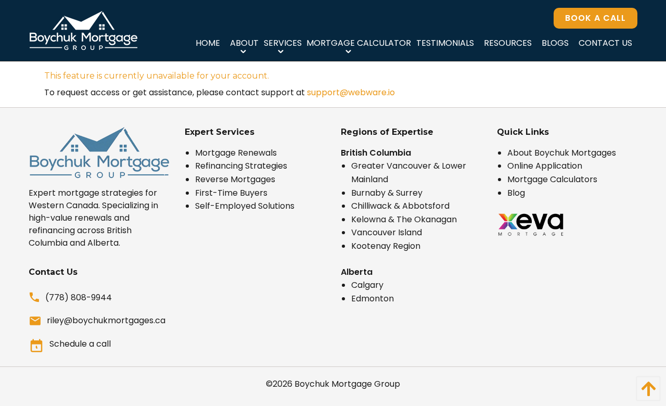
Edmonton (372, 298)
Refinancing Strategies (241, 166)
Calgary (367, 285)
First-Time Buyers (231, 193)
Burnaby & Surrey (386, 193)
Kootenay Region (385, 246)
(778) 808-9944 (78, 297)
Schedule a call (80, 344)
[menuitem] (207, 43)
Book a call (595, 18)
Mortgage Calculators (552, 179)
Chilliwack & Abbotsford (400, 206)
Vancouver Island (386, 232)
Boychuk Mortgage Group (347, 384)
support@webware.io (351, 92)
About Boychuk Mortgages (561, 153)
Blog (516, 193)
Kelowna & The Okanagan (404, 219)
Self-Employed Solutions (244, 206)
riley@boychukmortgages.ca (106, 320)
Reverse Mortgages (235, 179)
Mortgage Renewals (236, 153)
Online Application (544, 166)
